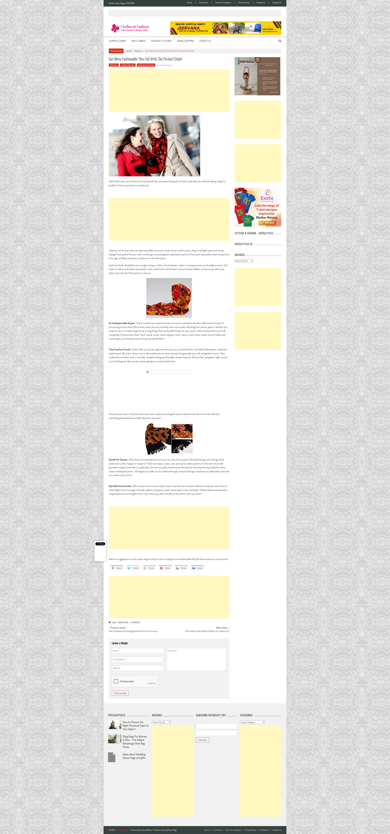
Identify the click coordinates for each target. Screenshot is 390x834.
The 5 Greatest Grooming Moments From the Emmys (133, 631)
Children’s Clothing (161, 40)
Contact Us (276, 3)
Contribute (203, 3)
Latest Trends (127, 65)
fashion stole (123, 622)
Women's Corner (146, 65)
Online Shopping (185, 40)
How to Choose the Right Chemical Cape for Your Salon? (136, 725)
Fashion (138, 50)
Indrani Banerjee (165, 65)
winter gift (135, 622)
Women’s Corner (117, 40)
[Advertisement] (169, 90)
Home (189, 3)
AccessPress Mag (168, 830)
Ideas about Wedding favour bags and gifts (134, 756)
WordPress (147, 830)
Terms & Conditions (223, 3)
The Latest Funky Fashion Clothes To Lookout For (207, 631)
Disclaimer (261, 3)
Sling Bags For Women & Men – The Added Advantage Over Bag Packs (135, 742)
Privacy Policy (244, 3)
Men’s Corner (138, 40)
